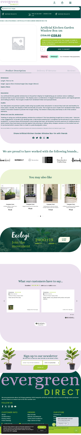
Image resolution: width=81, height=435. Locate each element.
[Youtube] (15, 406)
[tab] (15, 70)
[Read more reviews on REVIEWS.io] (69, 318)
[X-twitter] (6, 406)
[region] (40, 301)
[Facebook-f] (3, 406)
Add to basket (64, 49)
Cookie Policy (6, 416)
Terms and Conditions (35, 418)
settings (15, 431)
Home (2, 21)
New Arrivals (32, 414)
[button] (33, 138)
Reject (41, 430)
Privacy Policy (6, 418)
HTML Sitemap (6, 420)
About (4, 414)
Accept (42, 427)
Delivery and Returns (34, 416)
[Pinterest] (12, 406)
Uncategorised (10, 21)
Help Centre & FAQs (34, 420)
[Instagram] (9, 406)
